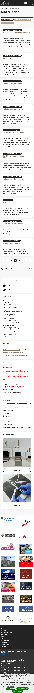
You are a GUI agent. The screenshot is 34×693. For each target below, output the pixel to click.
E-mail (5, 336)
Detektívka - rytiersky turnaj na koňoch (14, 157)
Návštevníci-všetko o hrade (11, 350)
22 (26, 260)
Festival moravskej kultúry (13, 224)
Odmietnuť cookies (22, 688)
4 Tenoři (6, 202)
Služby (3, 636)
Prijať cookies (11, 688)
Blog (2, 638)
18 (11, 260)
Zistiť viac (17, 470)
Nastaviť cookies (17, 691)
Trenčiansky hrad (6, 627)
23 (30, 260)
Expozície (4, 634)
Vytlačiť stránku (8, 268)
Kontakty (3, 646)
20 (19, 260)
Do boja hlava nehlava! (11, 243)
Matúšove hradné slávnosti (13, 84)
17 (7, 260)
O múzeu (4, 629)
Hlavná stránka (4, 8)
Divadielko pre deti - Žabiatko (14, 132)
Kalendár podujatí (6, 632)
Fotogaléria (4, 642)
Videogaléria (5, 644)
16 (3, 260)
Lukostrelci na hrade (10, 58)
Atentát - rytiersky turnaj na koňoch (16, 33)
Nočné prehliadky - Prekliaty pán (15, 109)
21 (22, 260)
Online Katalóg (5, 640)
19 (15, 260)
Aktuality (3, 630)
